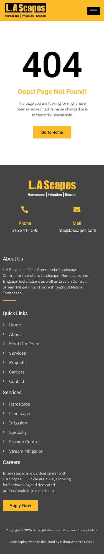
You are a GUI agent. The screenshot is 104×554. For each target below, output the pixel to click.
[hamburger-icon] (93, 11)
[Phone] (24, 209)
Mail (77, 223)
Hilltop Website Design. (77, 542)
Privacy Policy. (87, 530)
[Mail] (76, 209)
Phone (25, 223)
